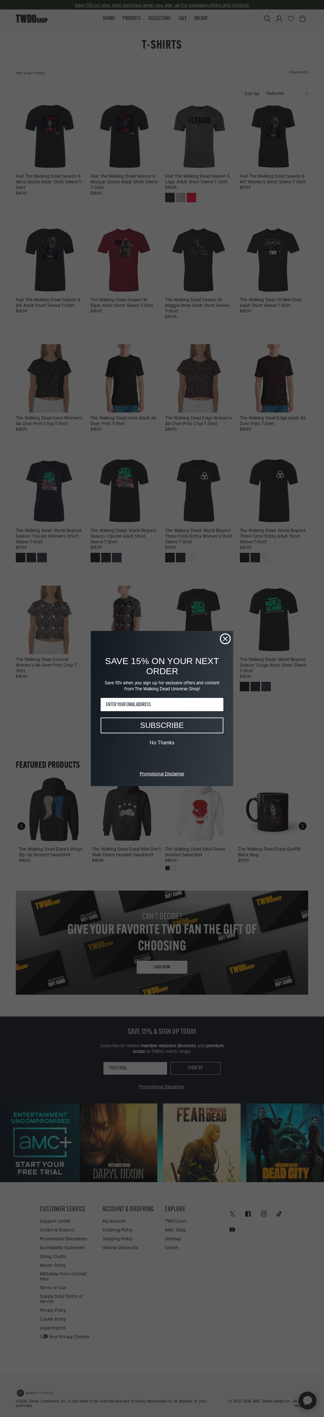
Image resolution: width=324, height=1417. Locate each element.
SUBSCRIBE (162, 725)
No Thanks (162, 742)
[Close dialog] (225, 639)
